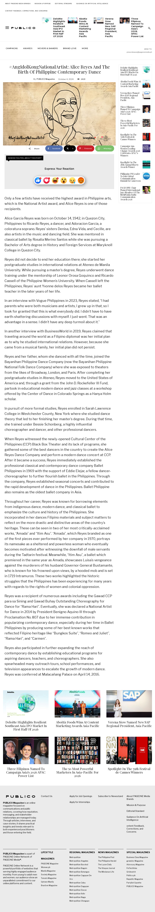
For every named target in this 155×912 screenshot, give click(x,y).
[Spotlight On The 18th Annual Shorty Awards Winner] (146, 164)
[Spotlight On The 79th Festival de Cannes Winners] (146, 137)
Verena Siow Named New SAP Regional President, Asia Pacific (111, 27)
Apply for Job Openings (80, 796)
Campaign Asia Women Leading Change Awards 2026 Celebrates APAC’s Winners (130, 151)
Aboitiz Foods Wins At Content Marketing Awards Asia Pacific (85, 27)
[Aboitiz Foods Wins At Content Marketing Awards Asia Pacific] (73, 20)
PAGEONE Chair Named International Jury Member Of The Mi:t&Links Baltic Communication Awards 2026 (130, 193)
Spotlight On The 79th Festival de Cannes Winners (128, 137)
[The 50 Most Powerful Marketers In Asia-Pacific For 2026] (146, 123)
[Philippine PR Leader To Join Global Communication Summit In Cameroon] (146, 176)
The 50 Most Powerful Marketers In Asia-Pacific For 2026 (130, 124)
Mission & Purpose (136, 805)
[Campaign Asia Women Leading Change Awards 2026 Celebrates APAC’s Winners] (146, 148)
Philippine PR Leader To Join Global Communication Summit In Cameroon (130, 177)
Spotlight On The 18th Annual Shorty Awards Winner (129, 164)
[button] (149, 28)
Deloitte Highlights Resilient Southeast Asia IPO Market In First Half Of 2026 (59, 27)
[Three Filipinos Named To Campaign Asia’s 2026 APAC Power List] (125, 20)
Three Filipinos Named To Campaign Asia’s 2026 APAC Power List (137, 27)
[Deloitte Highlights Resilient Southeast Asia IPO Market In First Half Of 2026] (47, 20)
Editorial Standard (135, 811)
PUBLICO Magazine (46, 79)
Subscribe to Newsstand (110, 796)
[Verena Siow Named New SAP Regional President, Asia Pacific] (99, 20)
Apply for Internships (79, 802)
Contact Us (46, 796)
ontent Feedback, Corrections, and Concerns (135, 829)
